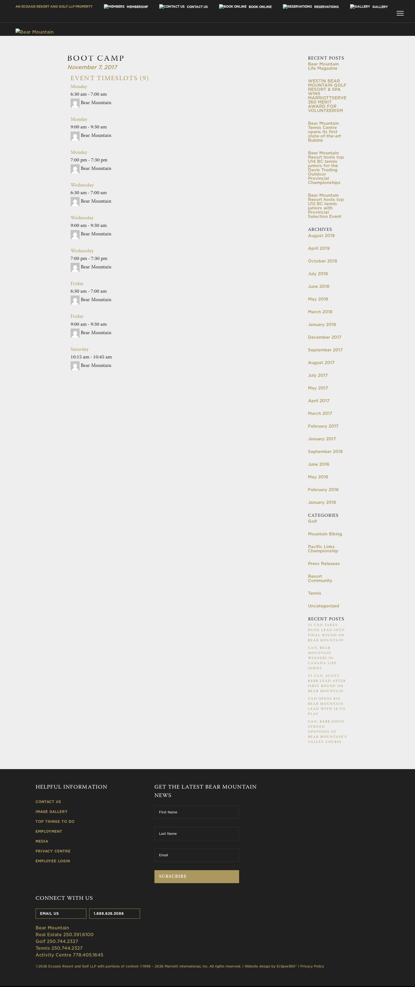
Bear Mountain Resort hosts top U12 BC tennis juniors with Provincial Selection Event (326, 205)
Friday (77, 284)
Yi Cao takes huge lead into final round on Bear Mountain (326, 633)
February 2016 (323, 490)
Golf (312, 521)
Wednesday (82, 185)
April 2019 (319, 248)
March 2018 (320, 312)
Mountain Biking (325, 534)
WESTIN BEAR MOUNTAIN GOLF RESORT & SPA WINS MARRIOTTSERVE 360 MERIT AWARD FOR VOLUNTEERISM (327, 95)
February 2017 (323, 426)
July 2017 (318, 375)
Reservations (326, 7)
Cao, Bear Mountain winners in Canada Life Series (322, 658)
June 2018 (318, 286)
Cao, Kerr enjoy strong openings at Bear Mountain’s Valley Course (327, 732)
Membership (137, 7)
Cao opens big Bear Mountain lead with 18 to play (327, 707)
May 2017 (318, 388)
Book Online (260, 7)
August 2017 (321, 363)
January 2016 (322, 502)
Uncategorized (323, 606)
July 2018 (318, 274)
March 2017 (320, 413)
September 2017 (325, 350)
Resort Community (320, 578)
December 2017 (324, 337)
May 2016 (318, 477)
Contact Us (197, 7)
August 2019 (321, 235)
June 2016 (318, 464)
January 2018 (322, 324)
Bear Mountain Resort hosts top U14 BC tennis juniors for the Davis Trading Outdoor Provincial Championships (326, 167)
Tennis (314, 593)
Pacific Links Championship (323, 549)
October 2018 (322, 261)
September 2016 (325, 451)
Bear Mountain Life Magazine (323, 66)
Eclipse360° (287, 966)
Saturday (80, 349)
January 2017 (322, 439)
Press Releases (324, 563)
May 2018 (318, 299)
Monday (79, 87)
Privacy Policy (312, 966)
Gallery (380, 7)
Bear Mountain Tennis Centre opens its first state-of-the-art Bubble (324, 131)
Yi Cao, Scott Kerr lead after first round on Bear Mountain (327, 684)
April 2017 (318, 401)
